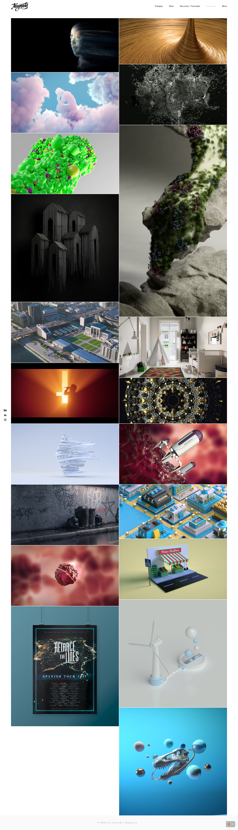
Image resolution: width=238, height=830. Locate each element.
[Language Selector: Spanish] (230, 824)
